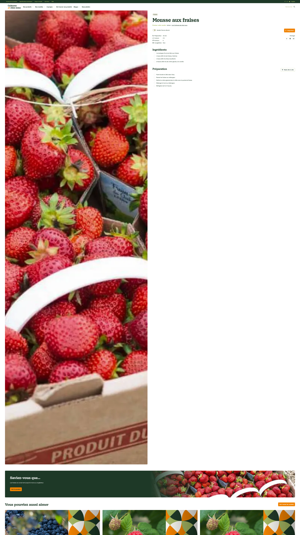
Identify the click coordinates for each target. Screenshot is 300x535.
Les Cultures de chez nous (179, 25)
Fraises (155, 14)
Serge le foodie (38, 1)
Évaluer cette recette (159, 25)
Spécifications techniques (26, 1)
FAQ (53, 1)
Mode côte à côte (289, 70)
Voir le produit (16, 489)
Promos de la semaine (11, 1)
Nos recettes (39, 7)
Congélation (158, 43)
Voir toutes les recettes (286, 504)
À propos (49, 7)
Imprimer (290, 30)
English (293, 1)
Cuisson (156, 38)
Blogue (76, 7)
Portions (156, 40)
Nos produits (27, 7)
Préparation (157, 36)
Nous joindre (86, 7)
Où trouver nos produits (64, 7)
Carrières (47, 1)
